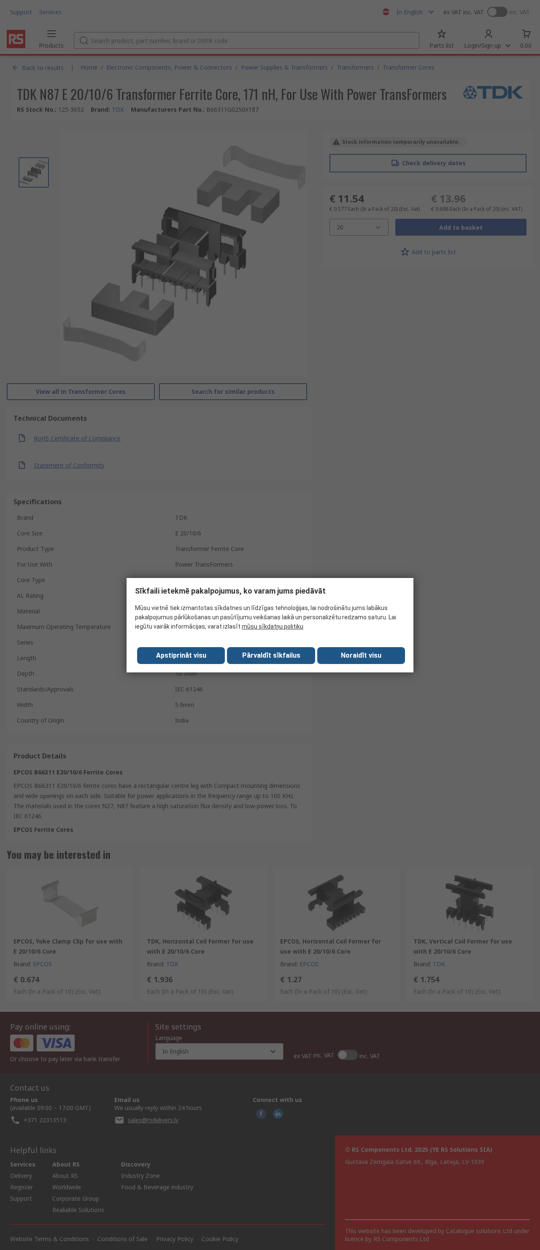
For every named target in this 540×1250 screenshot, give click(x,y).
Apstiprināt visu (181, 655)
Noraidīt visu (361, 655)
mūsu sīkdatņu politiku (272, 626)
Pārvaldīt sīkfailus (271, 655)
